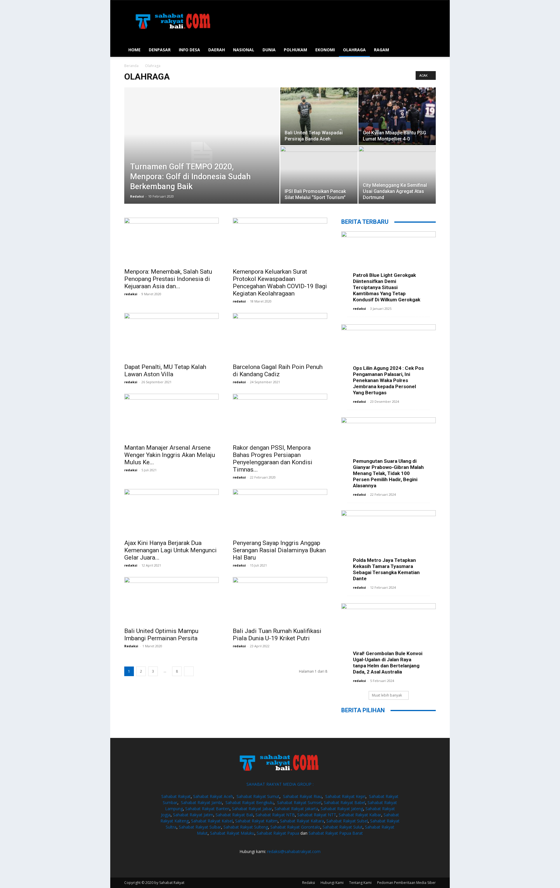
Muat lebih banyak (387, 695)
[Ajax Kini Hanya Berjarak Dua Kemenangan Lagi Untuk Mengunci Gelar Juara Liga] (171, 512)
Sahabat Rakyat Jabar (252, 808)
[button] (429, 50)
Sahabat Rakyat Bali (234, 814)
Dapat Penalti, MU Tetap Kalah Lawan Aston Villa (165, 370)
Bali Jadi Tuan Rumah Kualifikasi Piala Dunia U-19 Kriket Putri (277, 634)
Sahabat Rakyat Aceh (213, 796)
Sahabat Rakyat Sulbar (200, 827)
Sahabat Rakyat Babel (344, 802)
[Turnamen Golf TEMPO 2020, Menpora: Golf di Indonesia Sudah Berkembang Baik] (201, 154)
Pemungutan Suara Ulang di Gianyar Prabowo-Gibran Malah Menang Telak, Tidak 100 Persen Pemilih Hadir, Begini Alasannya (388, 473)
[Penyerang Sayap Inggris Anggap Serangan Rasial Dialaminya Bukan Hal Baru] (280, 512)
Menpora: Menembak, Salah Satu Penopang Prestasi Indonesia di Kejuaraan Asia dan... (168, 279)
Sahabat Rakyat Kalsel (212, 821)
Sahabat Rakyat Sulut (343, 827)
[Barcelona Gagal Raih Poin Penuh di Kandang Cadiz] (280, 336)
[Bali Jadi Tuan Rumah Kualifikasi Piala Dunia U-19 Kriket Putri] (280, 600)
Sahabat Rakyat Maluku (232, 833)
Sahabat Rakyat (176, 796)
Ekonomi (325, 49)
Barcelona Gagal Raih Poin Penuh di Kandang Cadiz (278, 370)
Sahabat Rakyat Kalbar (360, 814)
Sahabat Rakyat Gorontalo (295, 827)
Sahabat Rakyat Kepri (345, 796)
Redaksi (137, 196)
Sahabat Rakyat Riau (302, 796)
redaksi (130, 294)
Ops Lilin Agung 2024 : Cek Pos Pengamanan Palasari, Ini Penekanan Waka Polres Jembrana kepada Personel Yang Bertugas (388, 380)
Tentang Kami (360, 882)
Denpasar (160, 49)
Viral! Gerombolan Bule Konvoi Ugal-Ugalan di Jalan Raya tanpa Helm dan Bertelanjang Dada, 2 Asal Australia (387, 662)
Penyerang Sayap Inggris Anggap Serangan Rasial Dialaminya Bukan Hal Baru (279, 550)
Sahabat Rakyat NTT (316, 814)
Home (134, 49)
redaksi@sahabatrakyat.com (294, 851)
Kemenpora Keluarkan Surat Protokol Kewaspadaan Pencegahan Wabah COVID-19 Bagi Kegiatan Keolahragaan (280, 282)
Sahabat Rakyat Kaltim (256, 821)
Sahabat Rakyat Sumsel (299, 802)
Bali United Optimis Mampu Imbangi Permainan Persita (161, 634)
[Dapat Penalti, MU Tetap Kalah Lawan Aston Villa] (171, 336)
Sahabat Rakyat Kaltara (302, 821)
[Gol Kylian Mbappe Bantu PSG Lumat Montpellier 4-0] (397, 116)
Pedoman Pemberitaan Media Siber (406, 882)
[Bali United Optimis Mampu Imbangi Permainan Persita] (171, 600)
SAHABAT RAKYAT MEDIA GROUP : (280, 784)
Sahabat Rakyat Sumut (258, 796)
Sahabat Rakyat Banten (207, 808)
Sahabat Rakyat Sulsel (347, 821)
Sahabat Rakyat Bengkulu (249, 802)
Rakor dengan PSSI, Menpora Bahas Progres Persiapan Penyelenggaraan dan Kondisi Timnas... (272, 458)
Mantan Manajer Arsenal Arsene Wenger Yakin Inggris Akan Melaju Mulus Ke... (169, 455)
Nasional (243, 49)
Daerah (216, 49)
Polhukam (295, 49)
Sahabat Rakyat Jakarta (296, 808)
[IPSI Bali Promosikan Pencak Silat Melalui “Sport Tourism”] (319, 175)
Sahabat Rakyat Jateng (342, 808)
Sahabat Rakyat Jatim (193, 814)
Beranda (131, 65)
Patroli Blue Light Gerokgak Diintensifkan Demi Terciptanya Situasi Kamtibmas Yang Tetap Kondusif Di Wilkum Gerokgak (386, 287)
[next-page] (189, 671)
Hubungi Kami (332, 882)
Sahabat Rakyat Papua (278, 833)
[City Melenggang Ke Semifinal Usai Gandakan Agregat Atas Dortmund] (397, 175)
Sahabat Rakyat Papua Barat (336, 833)
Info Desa (189, 49)
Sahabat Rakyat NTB (275, 814)
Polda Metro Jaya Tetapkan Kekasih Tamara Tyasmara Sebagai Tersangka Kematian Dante (386, 569)
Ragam (381, 49)
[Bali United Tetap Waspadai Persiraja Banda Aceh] (319, 116)
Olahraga (354, 49)
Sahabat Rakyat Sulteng (245, 827)
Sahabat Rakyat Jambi (201, 802)
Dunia (269, 49)
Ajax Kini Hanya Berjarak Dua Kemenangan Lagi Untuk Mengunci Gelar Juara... (170, 550)
